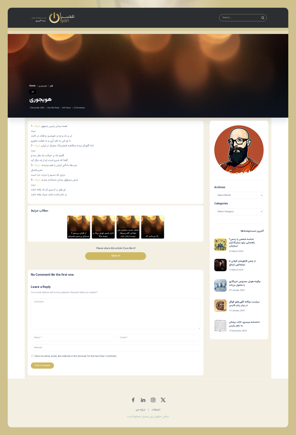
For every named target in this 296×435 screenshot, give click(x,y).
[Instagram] (153, 400)
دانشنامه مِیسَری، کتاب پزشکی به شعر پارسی (244, 324)
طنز (51, 86)
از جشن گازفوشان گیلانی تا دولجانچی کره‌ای (242, 263)
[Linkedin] (143, 400)
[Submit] (263, 18)
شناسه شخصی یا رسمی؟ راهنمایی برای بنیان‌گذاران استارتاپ (242, 242)
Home (32, 86)
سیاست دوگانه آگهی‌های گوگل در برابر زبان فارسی (244, 303)
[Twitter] (163, 400)
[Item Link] (220, 244)
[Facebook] (133, 400)
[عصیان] (53, 18)
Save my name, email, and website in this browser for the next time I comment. (76, 356)
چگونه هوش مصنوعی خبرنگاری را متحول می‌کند (245, 283)
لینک (37, 126)
